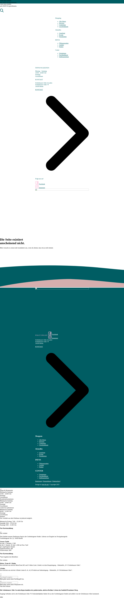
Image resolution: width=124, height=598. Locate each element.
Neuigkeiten (63, 37)
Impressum (38, 481)
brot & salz (45, 484)
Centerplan (62, 25)
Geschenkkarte (63, 26)
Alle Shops (62, 21)
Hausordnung (47, 481)
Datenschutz (56, 481)
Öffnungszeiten (63, 43)
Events (61, 35)
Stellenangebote (64, 57)
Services (61, 23)
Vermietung (62, 53)
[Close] (1, 575)
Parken (61, 47)
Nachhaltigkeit (63, 55)
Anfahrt (61, 45)
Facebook (42, 184)
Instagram (42, 188)
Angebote (62, 33)
